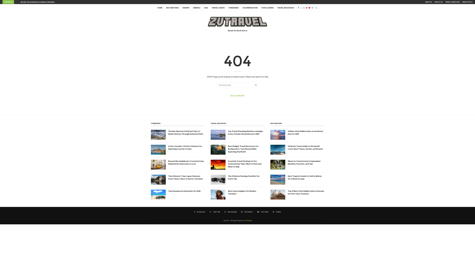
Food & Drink (267, 8)
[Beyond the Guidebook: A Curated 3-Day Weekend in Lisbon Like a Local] (158, 165)
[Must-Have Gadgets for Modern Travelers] (218, 195)
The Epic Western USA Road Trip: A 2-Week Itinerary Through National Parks (185, 132)
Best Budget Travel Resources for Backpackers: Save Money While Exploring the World (243, 149)
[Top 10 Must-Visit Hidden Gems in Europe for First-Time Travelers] (277, 195)
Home (159, 8)
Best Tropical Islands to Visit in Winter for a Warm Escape (305, 177)
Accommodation (250, 8)
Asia (206, 8)
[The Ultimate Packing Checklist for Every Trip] (218, 180)
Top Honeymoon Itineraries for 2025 (184, 191)
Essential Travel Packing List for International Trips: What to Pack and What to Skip (244, 164)
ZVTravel (248, 221)
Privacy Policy (467, 2)
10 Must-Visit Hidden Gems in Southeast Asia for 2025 (305, 132)
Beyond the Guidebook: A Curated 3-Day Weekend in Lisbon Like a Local (186, 162)
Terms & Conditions (452, 2)
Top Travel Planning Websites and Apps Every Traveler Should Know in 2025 (245, 132)
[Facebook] (298, 7)
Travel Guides (218, 8)
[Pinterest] (306, 7)
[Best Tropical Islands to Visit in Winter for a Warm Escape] (277, 180)
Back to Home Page (237, 95)
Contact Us (438, 2)
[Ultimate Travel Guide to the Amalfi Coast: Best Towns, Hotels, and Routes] (277, 150)
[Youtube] (309, 7)
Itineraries (233, 8)
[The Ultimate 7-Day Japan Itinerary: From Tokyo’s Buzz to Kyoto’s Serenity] (158, 180)
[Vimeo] (312, 7)
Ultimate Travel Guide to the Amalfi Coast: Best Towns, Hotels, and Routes (305, 147)
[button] (16, 2)
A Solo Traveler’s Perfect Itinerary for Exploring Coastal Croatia (185, 147)
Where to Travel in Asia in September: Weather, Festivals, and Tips (304, 162)
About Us (428, 2)
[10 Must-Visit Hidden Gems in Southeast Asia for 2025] (277, 135)
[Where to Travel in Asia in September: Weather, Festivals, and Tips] (277, 165)
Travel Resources (285, 8)
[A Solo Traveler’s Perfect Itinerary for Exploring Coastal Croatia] (158, 150)
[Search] (316, 7)
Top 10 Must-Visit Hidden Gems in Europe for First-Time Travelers (306, 192)
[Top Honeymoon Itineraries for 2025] (158, 195)
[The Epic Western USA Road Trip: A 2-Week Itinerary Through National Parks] (158, 135)
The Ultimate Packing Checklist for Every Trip (244, 177)
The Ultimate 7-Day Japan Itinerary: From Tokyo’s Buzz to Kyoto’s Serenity (185, 177)
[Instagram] (304, 7)
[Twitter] (301, 7)
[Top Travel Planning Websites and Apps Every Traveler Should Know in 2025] (218, 135)
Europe (186, 8)
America (196, 8)
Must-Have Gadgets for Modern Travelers (242, 192)
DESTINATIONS (172, 8)
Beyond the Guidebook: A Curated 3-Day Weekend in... (40, 2)
